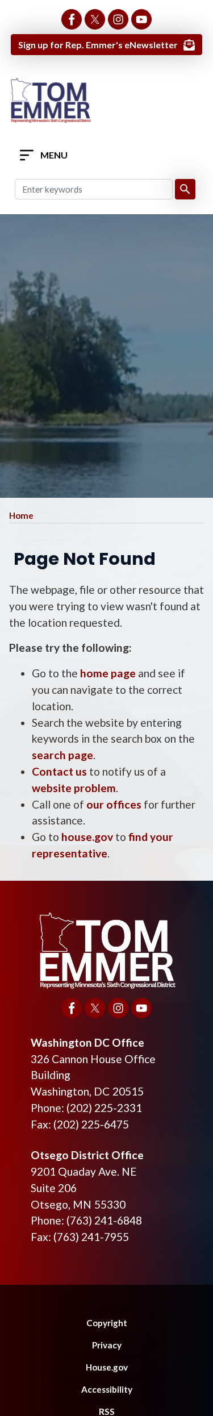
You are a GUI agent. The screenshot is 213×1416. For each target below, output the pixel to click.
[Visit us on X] (95, 19)
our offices (113, 804)
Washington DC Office (87, 1042)
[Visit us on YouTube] (141, 19)
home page (108, 673)
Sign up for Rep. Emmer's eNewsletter (98, 44)
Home (21, 515)
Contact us (59, 771)
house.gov (87, 836)
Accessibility (106, 1389)
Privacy (107, 1345)
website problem (74, 787)
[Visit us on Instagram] (118, 19)
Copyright (106, 1323)
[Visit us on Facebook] (71, 19)
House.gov (107, 1367)
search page (62, 754)
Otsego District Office (87, 1154)
